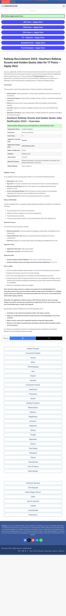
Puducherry (33, 515)
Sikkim (33, 444)
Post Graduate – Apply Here (33, 48)
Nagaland (33, 426)
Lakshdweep (33, 510)
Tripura (33, 457)
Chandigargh (33, 488)
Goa (33, 371)
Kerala (33, 398)
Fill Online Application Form (18, 16)
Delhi (33, 497)
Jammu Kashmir (33, 501)
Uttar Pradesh (33, 467)
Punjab (33, 435)
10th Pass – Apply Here (33, 27)
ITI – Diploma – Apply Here (33, 37)
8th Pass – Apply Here (33, 22)
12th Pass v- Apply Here (33, 32)
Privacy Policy (47, 551)
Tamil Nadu (33, 448)
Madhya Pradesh (33, 403)
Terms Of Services (38, 551)
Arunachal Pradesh (33, 353)
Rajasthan (33, 439)
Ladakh (33, 506)
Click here (54, 262)
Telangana (33, 453)
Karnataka (33, 394)
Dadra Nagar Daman (33, 492)
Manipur (33, 412)
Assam (33, 358)
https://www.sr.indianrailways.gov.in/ (40, 259)
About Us (54, 551)
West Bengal (33, 471)
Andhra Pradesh (33, 349)
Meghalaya (33, 417)
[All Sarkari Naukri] (9, 6)
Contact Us (61, 551)
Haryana (33, 380)
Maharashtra (33, 408)
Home (31, 551)
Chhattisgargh (33, 367)
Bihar (33, 362)
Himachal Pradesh (33, 385)
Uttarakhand (33, 462)
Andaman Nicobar (33, 483)
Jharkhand (33, 389)
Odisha (33, 430)
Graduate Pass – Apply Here (33, 43)
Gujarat (33, 376)
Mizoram (33, 421)
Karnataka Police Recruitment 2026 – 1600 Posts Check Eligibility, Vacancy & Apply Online (35, 2)
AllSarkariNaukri (27, 548)
